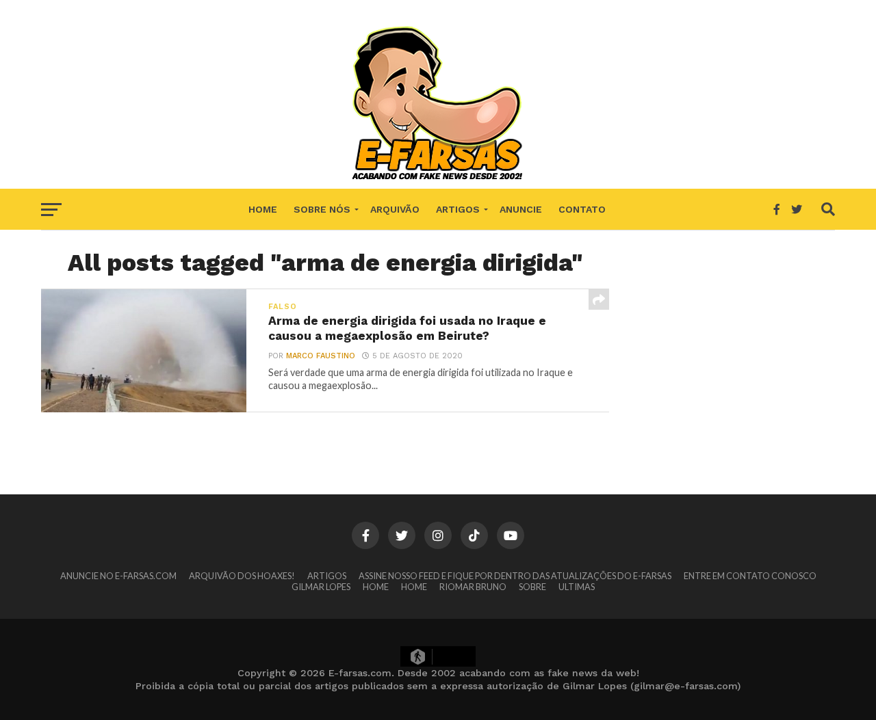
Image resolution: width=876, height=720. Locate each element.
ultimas (576, 586)
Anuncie (521, 209)
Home (262, 209)
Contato (582, 209)
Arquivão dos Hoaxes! (242, 575)
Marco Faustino (320, 355)
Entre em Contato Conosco (750, 575)
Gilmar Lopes (321, 586)
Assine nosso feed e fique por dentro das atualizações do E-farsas (515, 575)
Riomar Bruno (472, 586)
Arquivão (395, 209)
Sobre (532, 586)
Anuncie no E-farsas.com (118, 575)
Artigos (458, 209)
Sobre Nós (322, 209)
